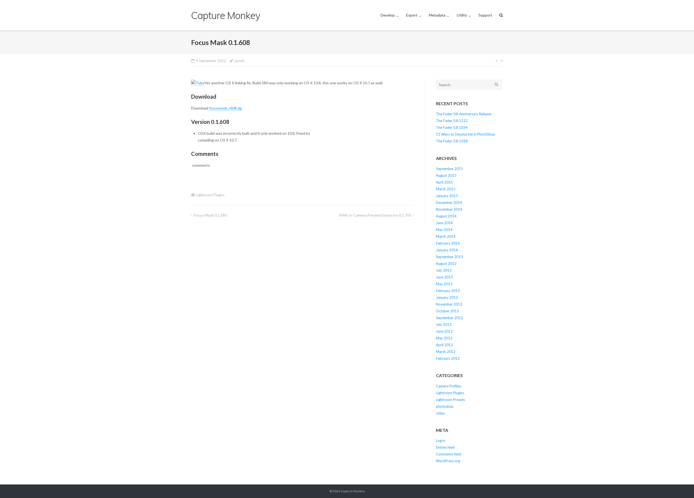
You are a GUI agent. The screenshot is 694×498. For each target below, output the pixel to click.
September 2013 (449, 257)
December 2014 (449, 202)
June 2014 (444, 223)
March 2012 (445, 351)
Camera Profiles (448, 386)
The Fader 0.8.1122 (452, 120)
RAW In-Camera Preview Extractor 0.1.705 (375, 215)
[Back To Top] (680, 485)
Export (411, 15)
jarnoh (239, 61)
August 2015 (446, 175)
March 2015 (445, 189)
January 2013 (447, 297)
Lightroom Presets (450, 399)
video (440, 413)
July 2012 (444, 324)
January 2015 (447, 196)
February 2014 (448, 243)
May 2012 (444, 338)
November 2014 (449, 209)
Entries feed (445, 447)
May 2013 (444, 284)
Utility (462, 15)
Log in (440, 440)
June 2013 (444, 277)
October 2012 (447, 311)
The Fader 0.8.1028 (452, 141)
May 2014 (444, 229)
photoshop (445, 406)
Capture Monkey (353, 491)
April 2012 (444, 345)
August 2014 (446, 216)
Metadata (437, 15)
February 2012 (448, 358)
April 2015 (444, 182)
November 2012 (449, 304)
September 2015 (449, 168)
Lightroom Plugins (210, 195)
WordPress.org (448, 461)
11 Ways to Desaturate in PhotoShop (465, 134)
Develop (388, 15)
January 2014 (447, 250)
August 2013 (446, 263)
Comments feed (448, 454)
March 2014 (445, 236)
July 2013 (444, 270)
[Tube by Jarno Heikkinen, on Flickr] (197, 83)
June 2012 (444, 331)
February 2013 (448, 290)
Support (485, 15)
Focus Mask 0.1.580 (210, 215)
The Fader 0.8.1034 (452, 127)
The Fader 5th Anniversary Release (463, 114)
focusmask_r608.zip (225, 108)
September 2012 (449, 318)
